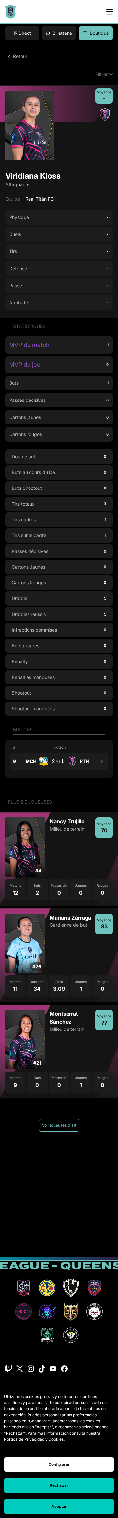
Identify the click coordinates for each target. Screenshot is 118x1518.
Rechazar (59, 1485)
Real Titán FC (39, 199)
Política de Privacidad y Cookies (34, 1439)
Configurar (59, 1464)
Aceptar (59, 1506)
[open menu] (109, 12)
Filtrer (101, 74)
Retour (19, 56)
